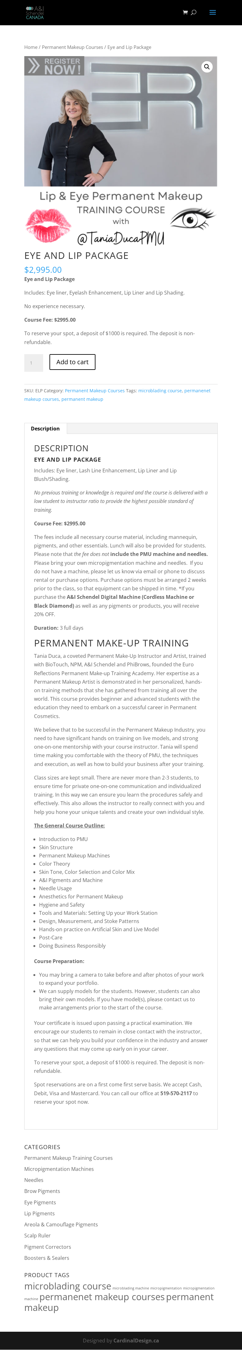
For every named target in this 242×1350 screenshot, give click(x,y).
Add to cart (72, 362)
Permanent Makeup (57, 681)
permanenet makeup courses (102, 1296)
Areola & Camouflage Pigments (61, 1224)
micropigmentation (166, 1288)
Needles (33, 1180)
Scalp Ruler (37, 1235)
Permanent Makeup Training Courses (68, 1157)
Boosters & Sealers (46, 1257)
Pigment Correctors (47, 1246)
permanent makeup (82, 399)
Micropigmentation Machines (59, 1169)
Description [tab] (45, 428)
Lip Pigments (39, 1213)
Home (30, 47)
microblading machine (130, 1288)
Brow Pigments (42, 1191)
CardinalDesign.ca (136, 1340)
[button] (207, 67)
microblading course (160, 391)
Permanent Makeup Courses (72, 47)
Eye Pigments (40, 1202)
